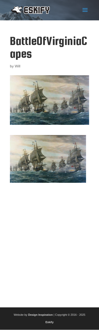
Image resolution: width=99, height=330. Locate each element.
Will (17, 66)
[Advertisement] (49, 243)
